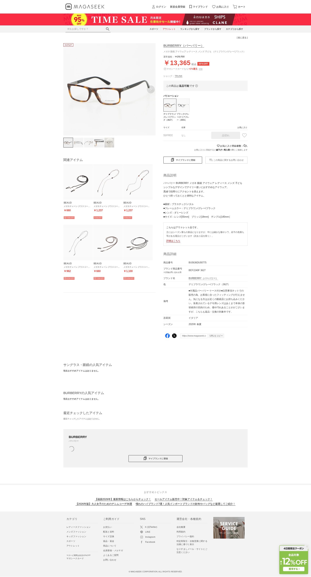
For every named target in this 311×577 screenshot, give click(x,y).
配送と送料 (108, 531)
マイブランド (200, 6)
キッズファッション (76, 536)
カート (241, 6)
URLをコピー (216, 336)
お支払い (107, 527)
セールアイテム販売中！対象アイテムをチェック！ (184, 499)
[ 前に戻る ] (242, 37)
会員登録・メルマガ (113, 550)
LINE (147, 532)
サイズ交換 (108, 536)
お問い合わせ (109, 560)
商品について (109, 546)
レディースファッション (78, 527)
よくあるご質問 (110, 555)
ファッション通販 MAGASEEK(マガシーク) (85, 7)
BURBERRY (183, 45)
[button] (151, 89)
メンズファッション (76, 531)
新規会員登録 (177, 6)
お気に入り (222, 6)
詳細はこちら (173, 240)
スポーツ (70, 541)
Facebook (150, 542)
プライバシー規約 (185, 536)
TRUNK (178, 76)
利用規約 (181, 531)
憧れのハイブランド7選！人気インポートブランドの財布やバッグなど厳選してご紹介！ (185, 503)
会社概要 (181, 527)
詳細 (200, 69)
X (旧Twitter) (151, 527)
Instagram (150, 537)
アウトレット (73, 546)
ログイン (161, 6)
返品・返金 (108, 541)
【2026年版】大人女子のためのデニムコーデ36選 (104, 503)
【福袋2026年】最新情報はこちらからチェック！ (123, 499)
